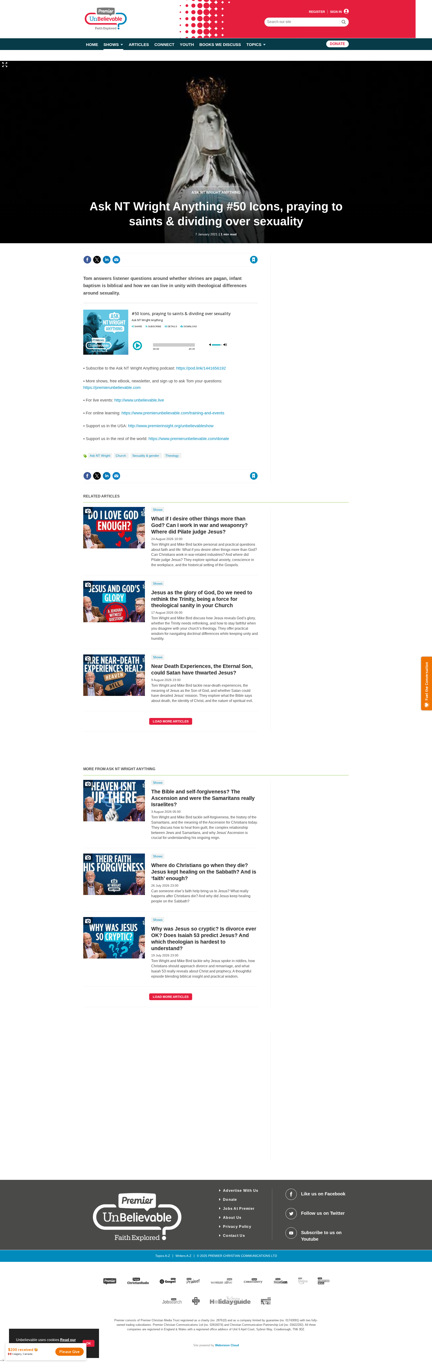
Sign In (336, 12)
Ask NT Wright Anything (216, 192)
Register (317, 12)
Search (344, 22)
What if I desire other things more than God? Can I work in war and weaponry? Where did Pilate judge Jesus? (199, 525)
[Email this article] (116, 260)
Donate (230, 1199)
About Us (232, 1217)
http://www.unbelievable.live (139, 400)
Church (121, 455)
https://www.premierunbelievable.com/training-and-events (173, 413)
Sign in (199, 250)
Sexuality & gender (146, 455)
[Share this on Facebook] (87, 260)
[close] (257, 250)
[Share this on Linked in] (107, 260)
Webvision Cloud (227, 1345)
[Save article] (254, 260)
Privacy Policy (237, 1226)
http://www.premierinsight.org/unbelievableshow (171, 426)
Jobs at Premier (238, 1208)
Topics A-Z (162, 1256)
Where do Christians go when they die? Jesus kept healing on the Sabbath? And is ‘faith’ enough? (203, 871)
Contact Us (234, 1236)
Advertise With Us (241, 1190)
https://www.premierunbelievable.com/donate (188, 438)
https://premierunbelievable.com (112, 387)
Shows (157, 509)
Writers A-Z (183, 1256)
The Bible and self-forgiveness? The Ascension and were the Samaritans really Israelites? (203, 798)
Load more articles (171, 721)
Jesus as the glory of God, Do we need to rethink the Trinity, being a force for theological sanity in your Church (201, 599)
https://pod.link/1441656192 (201, 368)
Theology (172, 455)
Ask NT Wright (100, 455)
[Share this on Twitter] (97, 260)
